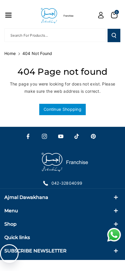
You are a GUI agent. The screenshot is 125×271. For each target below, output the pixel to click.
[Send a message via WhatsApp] (114, 235)
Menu (11, 210)
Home (10, 53)
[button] (8, 15)
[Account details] (100, 15)
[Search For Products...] (114, 35)
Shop (10, 224)
